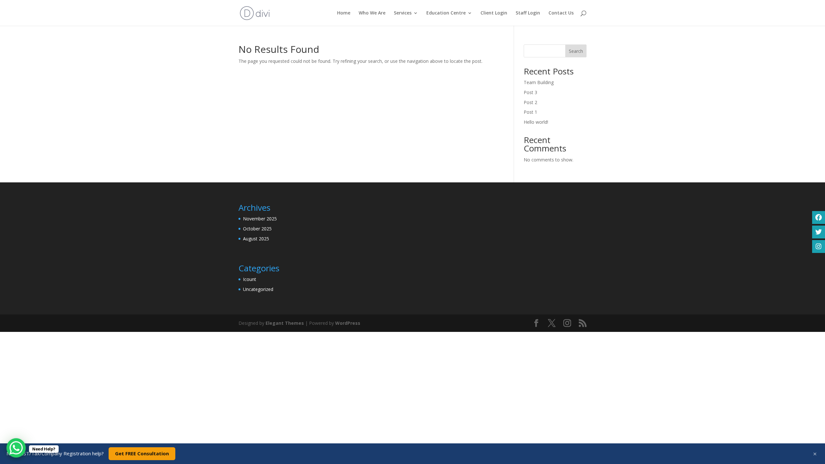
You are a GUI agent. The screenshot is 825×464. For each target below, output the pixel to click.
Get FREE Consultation (142, 453)
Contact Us (561, 13)
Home (343, 13)
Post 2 (530, 102)
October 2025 (257, 229)
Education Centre (446, 13)
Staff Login (528, 13)
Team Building (539, 82)
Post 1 (530, 112)
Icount (249, 279)
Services (403, 13)
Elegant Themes (285, 323)
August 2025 (256, 239)
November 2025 (260, 219)
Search (576, 51)
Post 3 (530, 92)
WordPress (347, 323)
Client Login (493, 13)
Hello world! (536, 122)
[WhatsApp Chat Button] (16, 448)
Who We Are (372, 13)
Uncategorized (258, 289)
